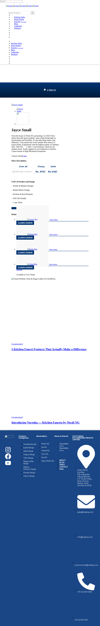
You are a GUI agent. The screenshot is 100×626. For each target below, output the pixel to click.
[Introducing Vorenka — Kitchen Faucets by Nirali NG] (50, 415)
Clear (25, 156)
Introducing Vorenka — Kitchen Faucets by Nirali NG (45, 422)
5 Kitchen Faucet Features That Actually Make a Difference (49, 349)
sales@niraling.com (85, 512)
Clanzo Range (25, 223)
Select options (54, 220)
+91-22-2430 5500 (84, 592)
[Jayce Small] (17, 105)
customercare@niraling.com (86, 565)
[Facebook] (8, 456)
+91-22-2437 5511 (81, 620)
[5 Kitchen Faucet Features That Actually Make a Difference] (50, 342)
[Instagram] (8, 450)
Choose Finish (17, 156)
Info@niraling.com (85, 537)
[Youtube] (8, 463)
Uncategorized (17, 344)
